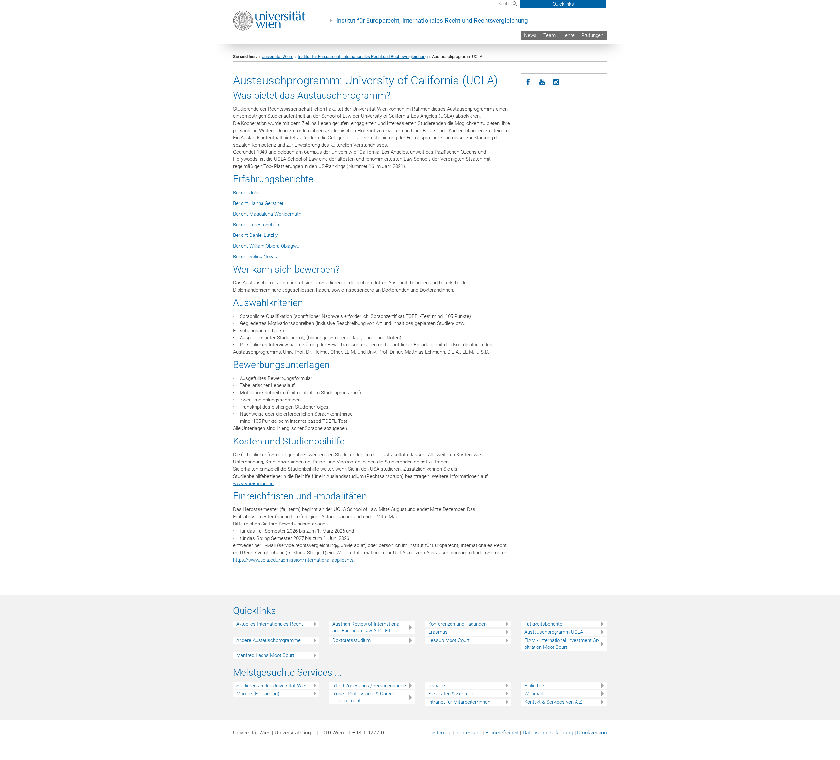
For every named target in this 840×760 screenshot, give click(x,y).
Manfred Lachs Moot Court (265, 655)
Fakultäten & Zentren (450, 694)
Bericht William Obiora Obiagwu (266, 246)
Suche (505, 4)
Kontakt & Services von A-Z (553, 702)
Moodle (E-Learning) (257, 694)
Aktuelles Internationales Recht (269, 624)
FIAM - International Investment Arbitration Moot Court (561, 643)
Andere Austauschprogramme (268, 640)
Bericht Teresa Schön (256, 225)
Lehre (568, 35)
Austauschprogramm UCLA (553, 632)
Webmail (533, 694)
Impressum (468, 732)
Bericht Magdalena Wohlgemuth (267, 214)
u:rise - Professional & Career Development (363, 697)
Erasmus (438, 632)
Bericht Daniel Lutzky (255, 235)
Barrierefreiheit (502, 732)
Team (549, 35)
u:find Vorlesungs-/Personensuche (369, 685)
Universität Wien (277, 56)
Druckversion (592, 732)
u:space (436, 685)
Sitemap (442, 732)
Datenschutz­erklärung (548, 732)
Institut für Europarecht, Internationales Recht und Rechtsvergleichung (432, 20)
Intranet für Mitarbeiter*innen (459, 702)
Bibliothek (534, 685)
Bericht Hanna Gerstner (258, 203)
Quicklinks (563, 4)
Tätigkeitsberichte (543, 624)
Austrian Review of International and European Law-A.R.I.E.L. (366, 627)
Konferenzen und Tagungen (457, 624)
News (530, 35)
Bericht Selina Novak (255, 256)
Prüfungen (592, 35)
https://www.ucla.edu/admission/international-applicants (293, 560)
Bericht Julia (246, 192)
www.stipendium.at (253, 483)
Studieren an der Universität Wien (271, 685)
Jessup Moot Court (449, 640)
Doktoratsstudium (351, 640)
